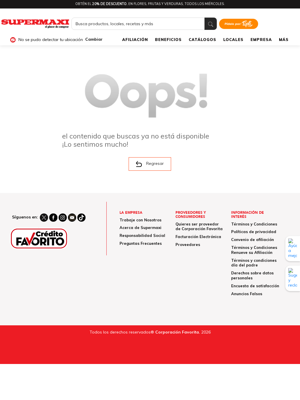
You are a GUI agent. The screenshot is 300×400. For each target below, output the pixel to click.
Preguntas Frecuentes (141, 243)
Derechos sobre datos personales (252, 275)
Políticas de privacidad (253, 231)
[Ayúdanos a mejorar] (292, 248)
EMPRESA (261, 39)
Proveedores (187, 244)
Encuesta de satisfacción (255, 285)
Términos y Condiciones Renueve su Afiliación (254, 250)
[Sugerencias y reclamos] (292, 278)
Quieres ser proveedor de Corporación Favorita (199, 226)
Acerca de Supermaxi (140, 227)
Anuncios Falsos (246, 293)
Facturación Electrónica (198, 236)
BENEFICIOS (168, 39)
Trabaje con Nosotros (140, 220)
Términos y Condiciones (254, 224)
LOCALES (233, 39)
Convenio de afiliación (252, 239)
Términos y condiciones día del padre (254, 263)
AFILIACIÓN (135, 39)
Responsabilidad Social (142, 235)
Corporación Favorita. (177, 332)
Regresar (155, 163)
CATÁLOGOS (202, 39)
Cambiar (94, 39)
